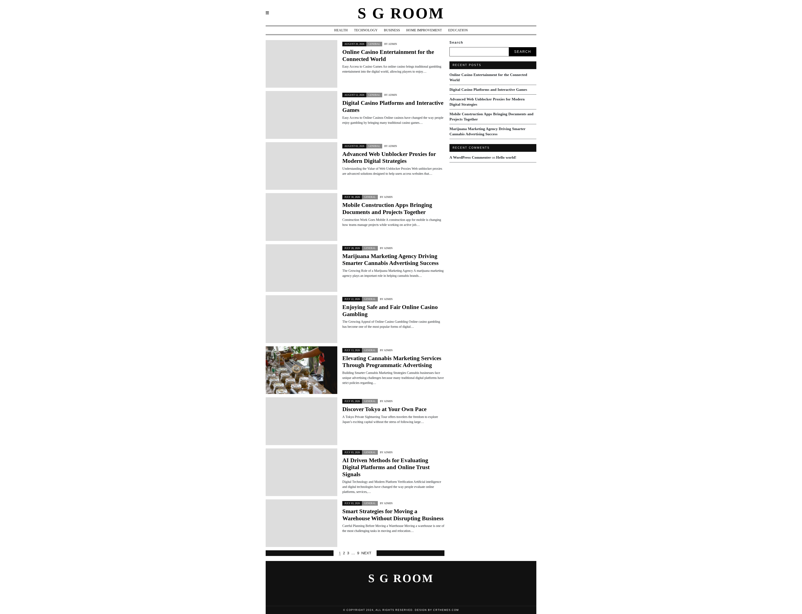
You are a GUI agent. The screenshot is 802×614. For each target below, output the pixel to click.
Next (366, 553)
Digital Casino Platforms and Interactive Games (488, 89)
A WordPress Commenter (470, 157)
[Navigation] (267, 13)
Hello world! (506, 157)
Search (456, 42)
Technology (366, 30)
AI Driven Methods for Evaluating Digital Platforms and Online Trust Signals (386, 467)
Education (458, 30)
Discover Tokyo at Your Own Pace (384, 409)
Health (341, 30)
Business (392, 30)
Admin (392, 44)
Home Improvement (424, 30)
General (374, 44)
